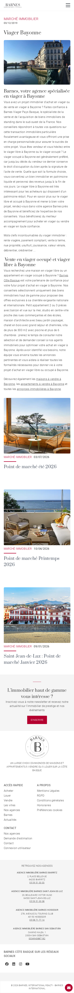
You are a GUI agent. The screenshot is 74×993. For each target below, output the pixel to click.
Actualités (10, 819)
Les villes (9, 805)
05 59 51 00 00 (37, 882)
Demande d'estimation (18, 838)
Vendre (8, 800)
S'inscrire (37, 720)
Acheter (8, 790)
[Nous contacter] (69, 988)
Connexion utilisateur (17, 848)
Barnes (8, 815)
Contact (9, 843)
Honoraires (44, 805)
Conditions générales (50, 800)
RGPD (40, 795)
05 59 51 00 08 (37, 901)
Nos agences (12, 810)
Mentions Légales (48, 790)
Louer (7, 795)
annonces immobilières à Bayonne (39, 389)
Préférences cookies (49, 810)
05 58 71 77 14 (37, 920)
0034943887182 (37, 938)
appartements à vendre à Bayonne (42, 384)
